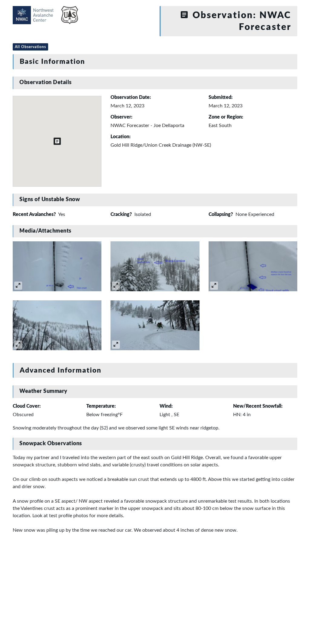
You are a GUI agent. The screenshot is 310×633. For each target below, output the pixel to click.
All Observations (30, 47)
